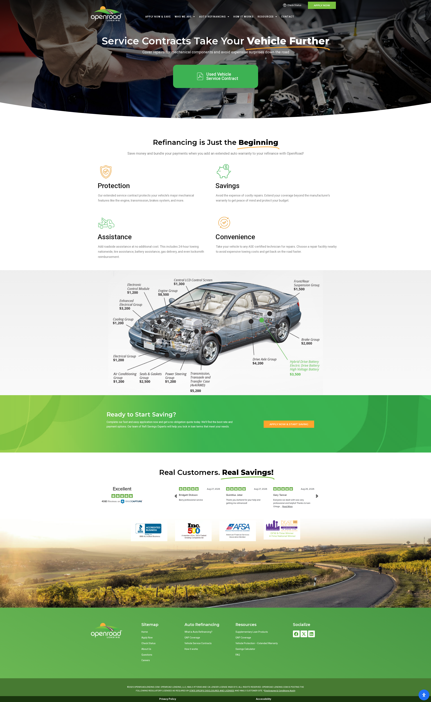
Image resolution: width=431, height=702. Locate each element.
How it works (191, 649)
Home (144, 632)
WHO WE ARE (183, 16)
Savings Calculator (245, 649)
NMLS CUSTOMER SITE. (251, 690)
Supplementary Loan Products (252, 632)
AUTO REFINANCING (212, 16)
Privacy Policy (167, 698)
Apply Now (147, 637)
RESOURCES (266, 16)
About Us (146, 649)
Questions (146, 654)
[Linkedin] (311, 634)
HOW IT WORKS (243, 16)
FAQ (238, 654)
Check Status (148, 643)
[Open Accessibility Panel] (424, 695)
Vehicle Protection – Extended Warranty (257, 643)
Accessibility (263, 698)
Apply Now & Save (158, 16)
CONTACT (287, 16)
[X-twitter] (304, 634)
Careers (145, 660)
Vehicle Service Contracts (198, 643)
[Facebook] (296, 634)
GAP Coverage (192, 637)
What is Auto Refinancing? (198, 632)
